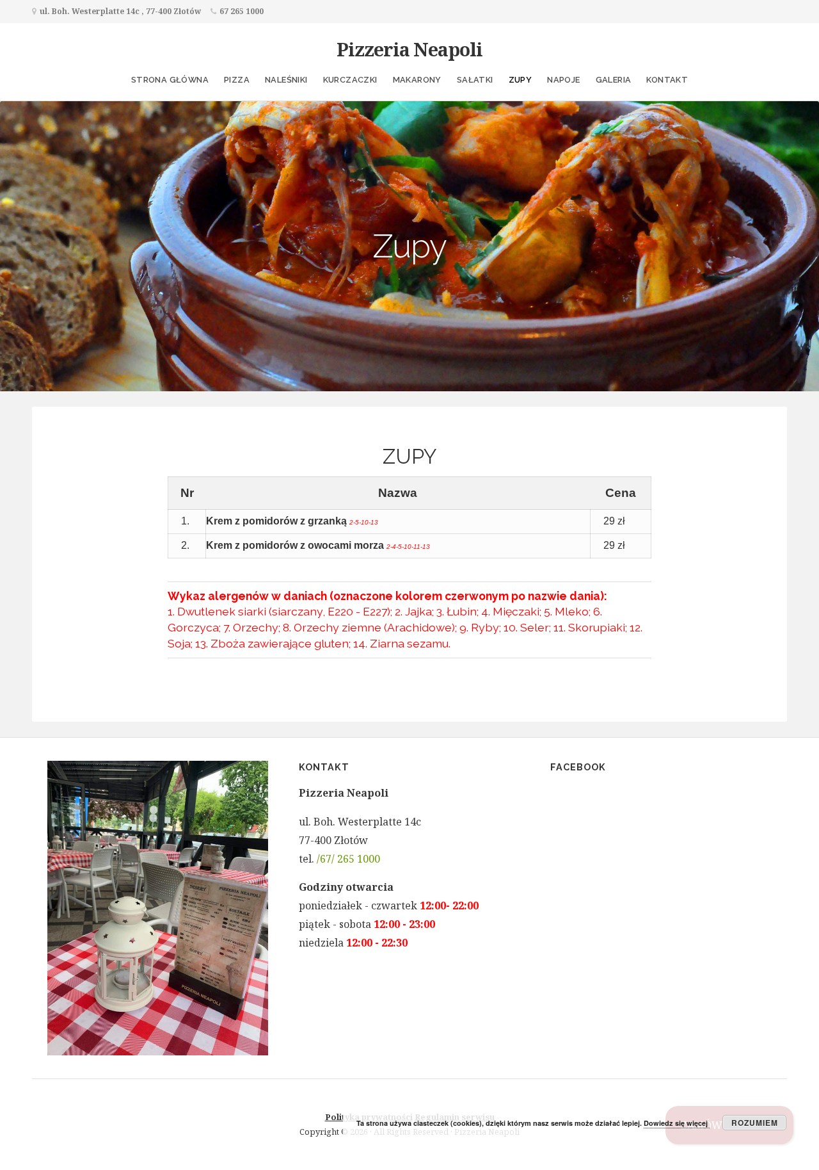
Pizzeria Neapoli (409, 49)
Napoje (563, 80)
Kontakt (667, 80)
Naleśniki (286, 80)
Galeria (614, 80)
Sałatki (475, 80)
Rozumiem (754, 1122)
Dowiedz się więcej (677, 1123)
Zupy (520, 80)
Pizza (237, 80)
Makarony (417, 80)
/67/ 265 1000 (348, 859)
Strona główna (170, 80)
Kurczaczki (350, 80)
